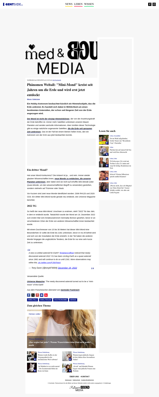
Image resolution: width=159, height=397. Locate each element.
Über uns (74, 377)
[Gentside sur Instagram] (154, 4)
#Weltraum (45, 300)
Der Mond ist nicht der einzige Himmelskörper (48, 119)
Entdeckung (36, 99)
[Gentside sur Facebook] (149, 4)
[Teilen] (37, 295)
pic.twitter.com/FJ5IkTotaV (49, 263)
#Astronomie (60, 300)
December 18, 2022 (67, 268)
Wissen (89, 4)
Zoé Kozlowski (56, 80)
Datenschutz (76, 380)
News (68, 4)
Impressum (68, 380)
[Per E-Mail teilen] (41, 295)
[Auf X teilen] (33, 295)
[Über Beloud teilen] (46, 295)
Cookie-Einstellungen (87, 380)
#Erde (73, 300)
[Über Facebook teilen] (28, 295)
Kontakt (85, 377)
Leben (78, 4)
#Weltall (32, 300)
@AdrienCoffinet (67, 253)
